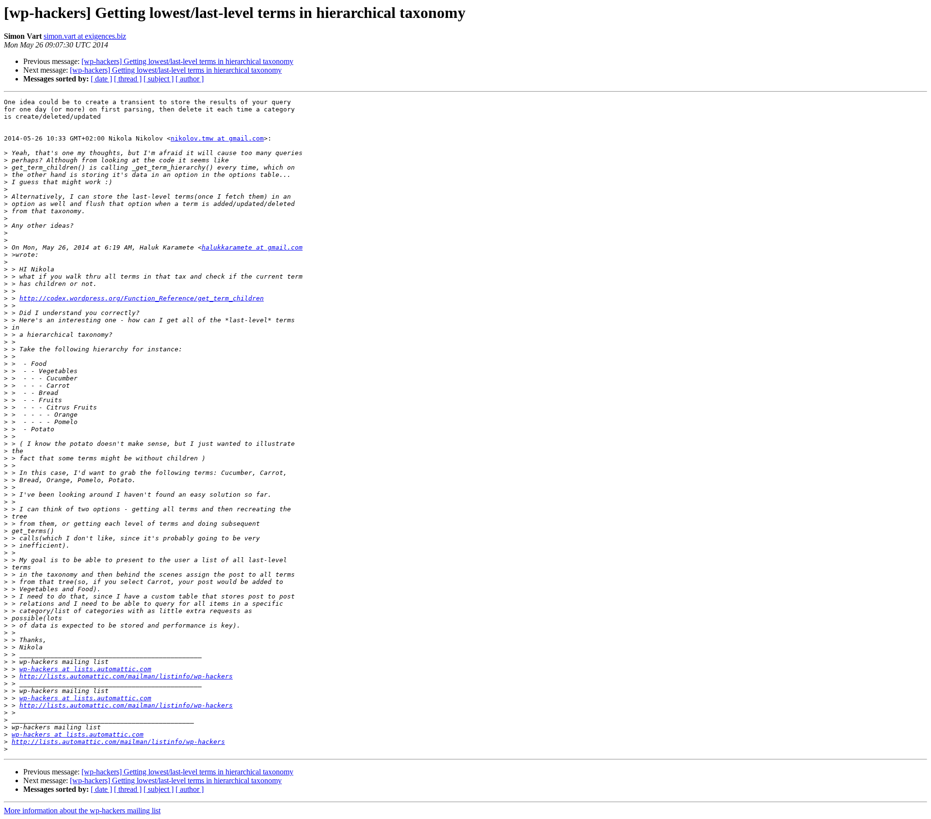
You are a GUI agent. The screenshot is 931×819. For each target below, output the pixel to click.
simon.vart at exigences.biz (85, 36)
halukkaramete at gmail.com (252, 247)
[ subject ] (159, 79)
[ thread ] (128, 79)
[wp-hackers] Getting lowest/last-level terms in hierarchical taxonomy (187, 61)
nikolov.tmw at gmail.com (217, 138)
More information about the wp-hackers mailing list (82, 810)
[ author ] (190, 79)
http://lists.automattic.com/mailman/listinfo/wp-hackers (126, 676)
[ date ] (101, 79)
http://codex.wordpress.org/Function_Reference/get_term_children (141, 298)
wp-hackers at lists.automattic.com (85, 669)
